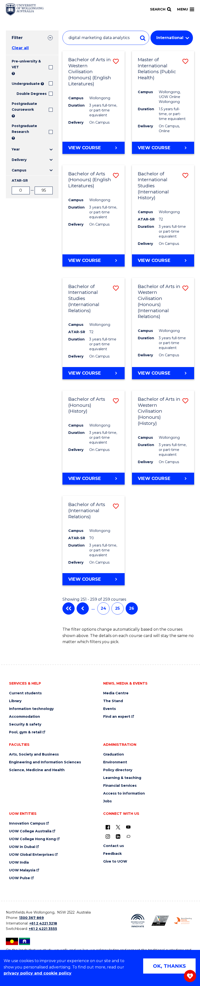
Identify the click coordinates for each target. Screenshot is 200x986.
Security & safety (25, 724)
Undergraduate (26, 84)
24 (103, 608)
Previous (83, 608)
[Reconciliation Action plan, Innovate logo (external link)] (138, 920)
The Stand (113, 701)
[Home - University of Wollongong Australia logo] (25, 9)
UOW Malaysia (22, 870)
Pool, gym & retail (25, 732)
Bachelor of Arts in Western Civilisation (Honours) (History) (159, 411)
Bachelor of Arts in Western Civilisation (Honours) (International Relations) (159, 301)
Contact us (113, 846)
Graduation (113, 754)
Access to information (124, 793)
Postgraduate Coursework (24, 106)
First (68, 608)
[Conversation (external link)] (128, 836)
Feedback (112, 854)
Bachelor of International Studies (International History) (153, 186)
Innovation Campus (27, 823)
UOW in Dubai (22, 847)
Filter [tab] (17, 37)
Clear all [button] (20, 48)
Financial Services (120, 786)
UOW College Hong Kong (32, 839)
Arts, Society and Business (34, 754)
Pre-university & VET (26, 64)
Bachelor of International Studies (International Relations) (83, 298)
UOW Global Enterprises (31, 855)
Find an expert (116, 717)
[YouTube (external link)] (128, 827)
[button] (116, 61)
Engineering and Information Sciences (45, 762)
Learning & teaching (122, 778)
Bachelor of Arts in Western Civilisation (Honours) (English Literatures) (89, 72)
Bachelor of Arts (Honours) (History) (86, 405)
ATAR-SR (20, 180)
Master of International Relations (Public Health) (157, 68)
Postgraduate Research (24, 129)
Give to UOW (115, 861)
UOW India (19, 862)
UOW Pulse (19, 878)
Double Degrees (32, 94)
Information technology (31, 709)
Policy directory (117, 770)
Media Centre (116, 693)
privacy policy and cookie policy (37, 973)
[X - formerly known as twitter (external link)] (118, 827)
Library (15, 701)
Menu (182, 9)
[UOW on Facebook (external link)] (107, 827)
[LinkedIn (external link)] (118, 836)
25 (117, 608)
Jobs (107, 801)
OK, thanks (169, 966)
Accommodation (24, 717)
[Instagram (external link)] (107, 836)
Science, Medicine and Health (37, 770)
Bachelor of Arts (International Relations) (86, 510)
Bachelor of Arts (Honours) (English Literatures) (89, 180)
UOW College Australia (30, 831)
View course (84, 147)
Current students (25, 693)
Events (109, 709)
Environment (115, 762)
